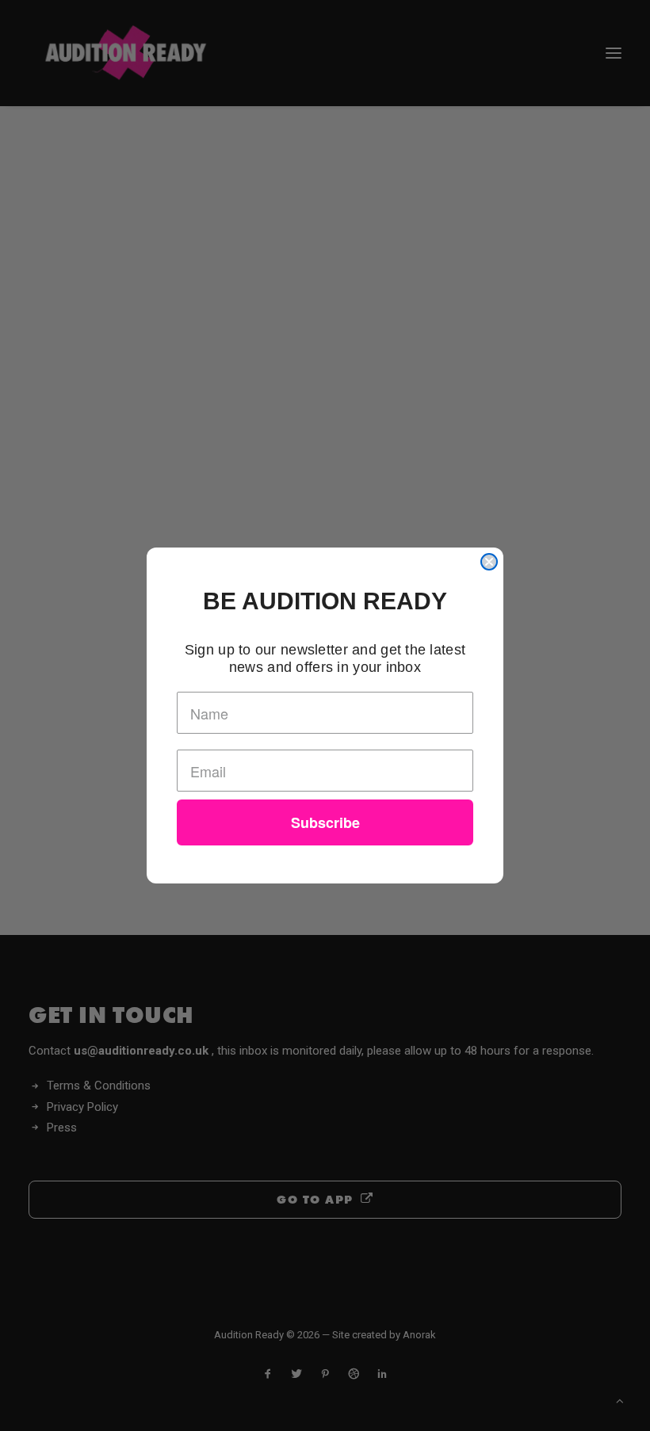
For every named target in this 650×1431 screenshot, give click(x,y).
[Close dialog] (489, 562)
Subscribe (325, 822)
